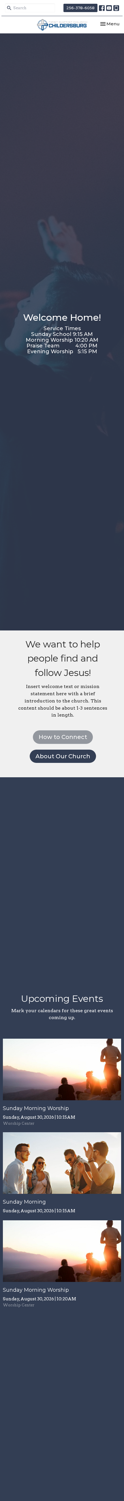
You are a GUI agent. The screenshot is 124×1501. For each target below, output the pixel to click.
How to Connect (63, 737)
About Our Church (62, 756)
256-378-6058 (80, 7)
